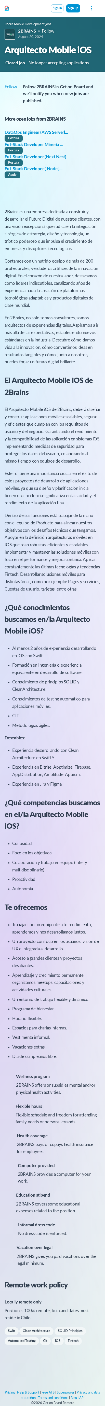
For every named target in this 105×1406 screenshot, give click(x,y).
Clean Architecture (36, 1331)
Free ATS (48, 1392)
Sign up (73, 8)
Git (45, 1341)
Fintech (73, 1341)
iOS (57, 1341)
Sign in (57, 8)
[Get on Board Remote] (7, 9)
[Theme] (83, 8)
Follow (48, 31)
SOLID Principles (70, 1331)
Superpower (65, 1392)
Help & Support (28, 1392)
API (82, 1398)
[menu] (91, 8)
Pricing (10, 1392)
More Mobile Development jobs (28, 24)
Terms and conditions (53, 1398)
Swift (11, 1331)
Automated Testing (22, 1341)
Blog (74, 1398)
